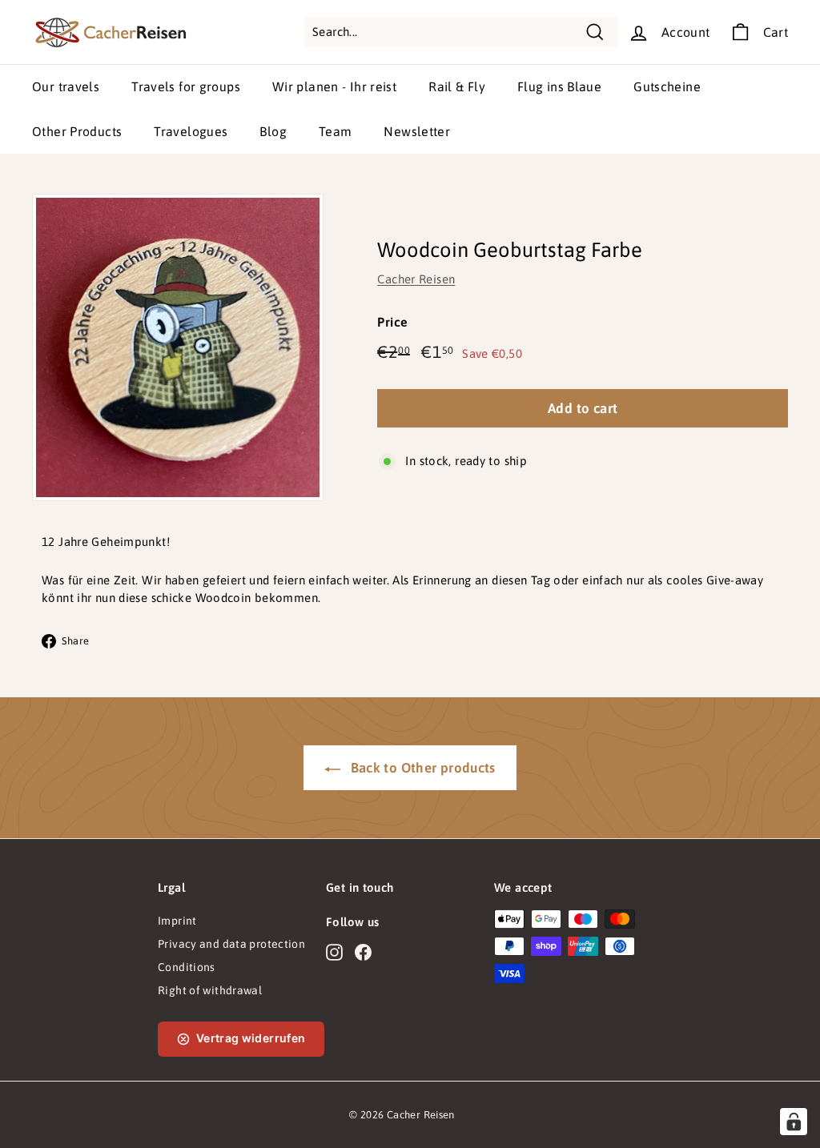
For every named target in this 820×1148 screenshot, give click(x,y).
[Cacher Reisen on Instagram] (334, 952)
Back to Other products (421, 768)
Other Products (77, 131)
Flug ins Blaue (559, 86)
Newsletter (417, 131)
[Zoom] (178, 347)
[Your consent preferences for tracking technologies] (793, 1121)
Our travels (65, 86)
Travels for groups (185, 86)
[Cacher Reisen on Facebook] (363, 952)
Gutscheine (667, 86)
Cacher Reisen (416, 279)
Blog (273, 131)
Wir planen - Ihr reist (334, 86)
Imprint (177, 920)
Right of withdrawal (210, 990)
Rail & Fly (456, 86)
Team (335, 131)
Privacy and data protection (231, 943)
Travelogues (190, 131)
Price (392, 322)
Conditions (186, 967)
